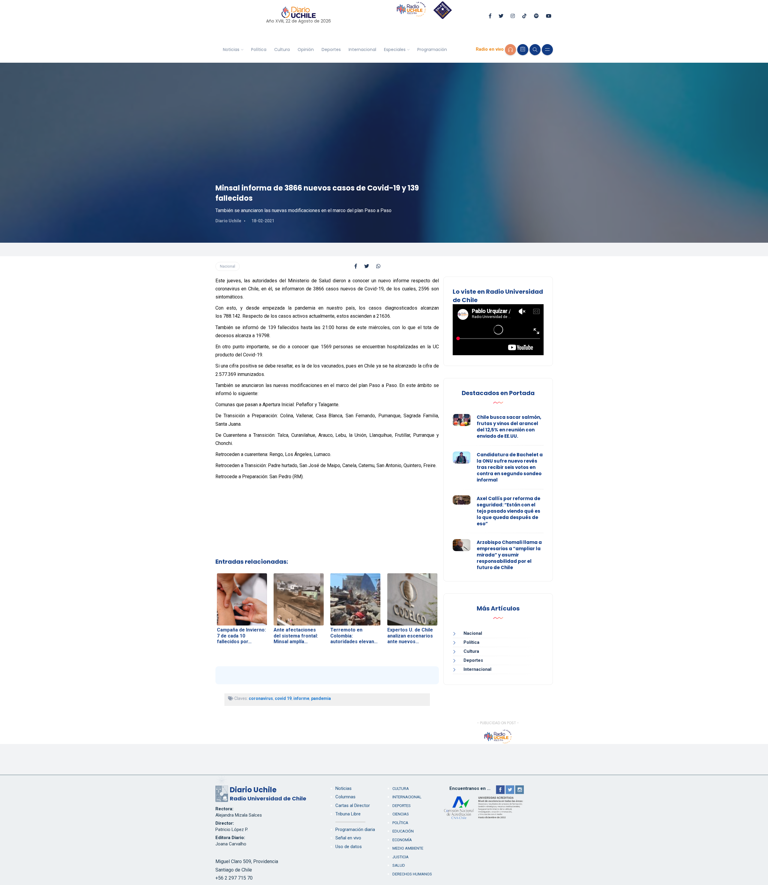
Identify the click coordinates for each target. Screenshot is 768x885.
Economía (402, 840)
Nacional (227, 266)
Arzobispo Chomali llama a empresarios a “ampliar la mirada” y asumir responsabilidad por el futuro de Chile (509, 555)
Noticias (231, 49)
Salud (398, 865)
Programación (432, 49)
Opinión (306, 49)
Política (258, 49)
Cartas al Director (352, 805)
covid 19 (283, 698)
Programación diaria (355, 829)
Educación (403, 831)
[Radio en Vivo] (510, 49)
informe (301, 698)
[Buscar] (535, 49)
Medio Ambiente (407, 848)
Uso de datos (348, 846)
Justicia (400, 857)
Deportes (331, 49)
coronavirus (261, 698)
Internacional (362, 49)
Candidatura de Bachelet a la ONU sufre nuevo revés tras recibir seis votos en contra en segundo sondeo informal (510, 467)
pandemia (321, 698)
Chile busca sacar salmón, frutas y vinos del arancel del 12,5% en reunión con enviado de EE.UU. (509, 426)
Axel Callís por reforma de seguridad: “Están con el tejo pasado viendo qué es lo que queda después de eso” (508, 511)
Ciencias (400, 814)
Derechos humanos (412, 874)
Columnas (345, 797)
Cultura (282, 49)
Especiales (395, 49)
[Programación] (522, 49)
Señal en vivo (348, 838)
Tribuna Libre (348, 814)
